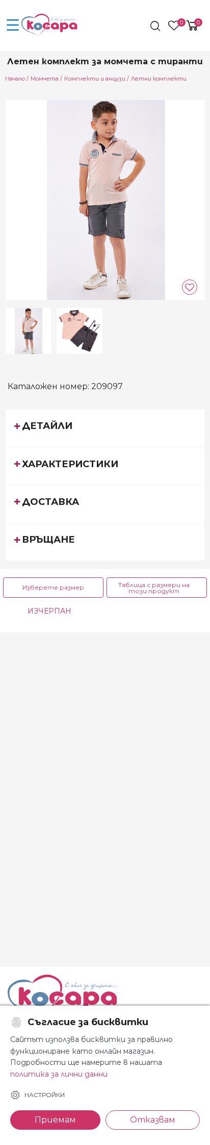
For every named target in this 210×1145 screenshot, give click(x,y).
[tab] (105, 428)
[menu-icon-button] (12, 25)
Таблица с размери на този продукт (154, 588)
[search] (156, 26)
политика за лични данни (59, 1074)
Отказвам (152, 1120)
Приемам (55, 1120)
